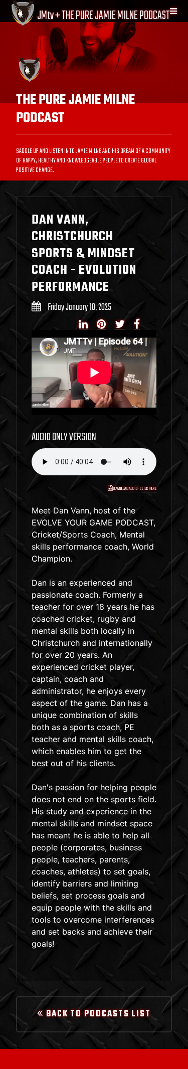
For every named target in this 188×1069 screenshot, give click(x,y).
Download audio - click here (134, 488)
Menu (171, 11)
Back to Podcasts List (97, 1014)
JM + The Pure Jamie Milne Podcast (103, 16)
